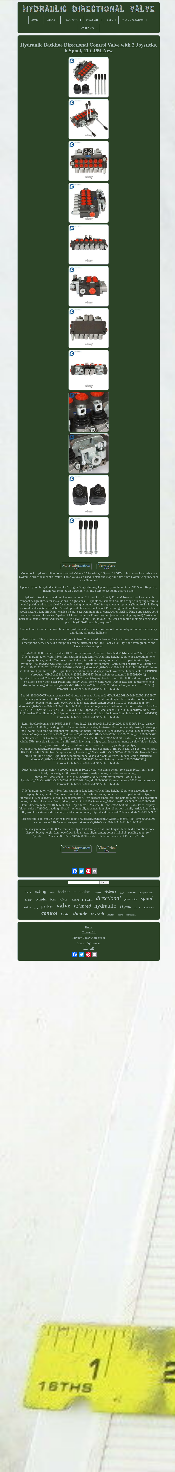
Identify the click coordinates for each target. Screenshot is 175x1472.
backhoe (64, 892)
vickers (110, 891)
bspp (53, 899)
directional (108, 898)
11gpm (125, 906)
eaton (27, 907)
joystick (75, 899)
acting (40, 891)
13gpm (28, 899)
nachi (120, 914)
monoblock (82, 892)
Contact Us (89, 932)
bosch (122, 893)
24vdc (52, 892)
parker (47, 906)
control (49, 913)
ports (137, 907)
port (36, 908)
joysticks (130, 899)
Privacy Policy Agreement (88, 937)
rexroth (97, 913)
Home (88, 927)
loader (65, 914)
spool (147, 898)
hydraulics (87, 900)
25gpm (98, 892)
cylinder (41, 899)
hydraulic (105, 906)
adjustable (148, 907)
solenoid (82, 906)
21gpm (110, 914)
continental (131, 915)
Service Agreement (88, 943)
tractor (131, 892)
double (80, 913)
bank (28, 892)
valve (63, 905)
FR (92, 948)
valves (63, 899)
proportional (146, 892)
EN (86, 948)
